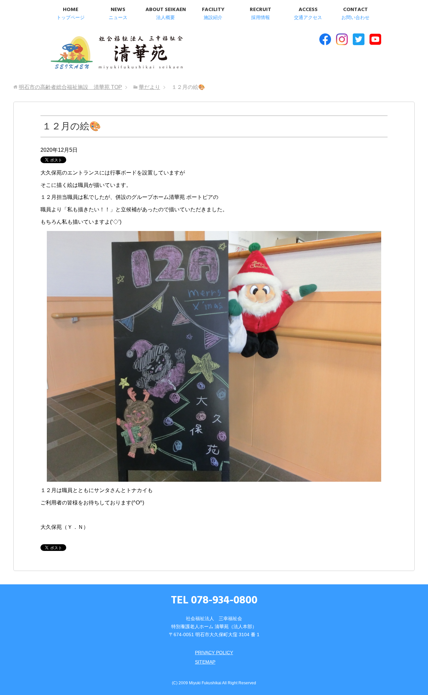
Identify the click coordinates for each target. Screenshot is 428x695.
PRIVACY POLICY (214, 652)
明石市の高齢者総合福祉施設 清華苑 (116, 53)
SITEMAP (205, 662)
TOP (70, 87)
